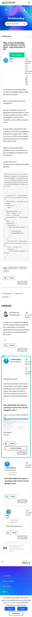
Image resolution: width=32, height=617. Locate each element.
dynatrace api (13, 268)
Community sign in (24, 10)
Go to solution (17, 55)
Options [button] (29, 36)
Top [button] (2, 562)
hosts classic (22, 268)
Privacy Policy (11, 603)
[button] (10, 609)
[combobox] (16, 24)
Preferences (16, 613)
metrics (6, 271)
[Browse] (7, 9)
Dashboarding (6, 36)
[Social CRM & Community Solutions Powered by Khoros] (26, 562)
